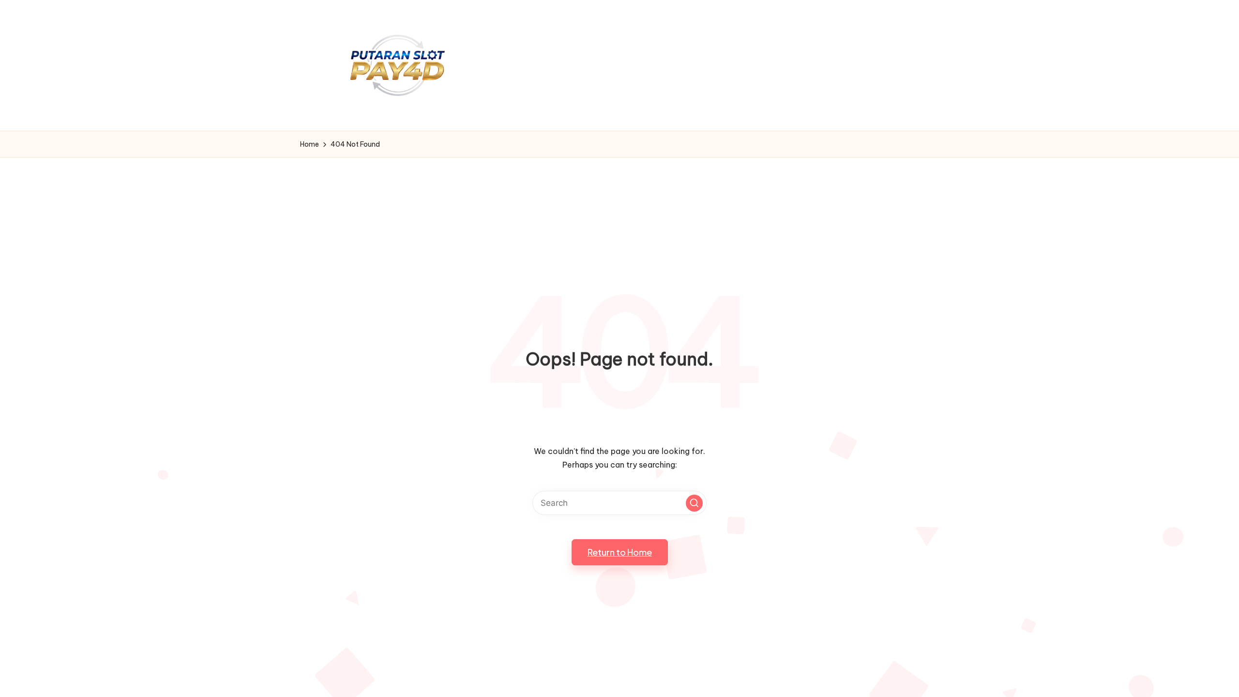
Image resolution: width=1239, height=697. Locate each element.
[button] (694, 503)
